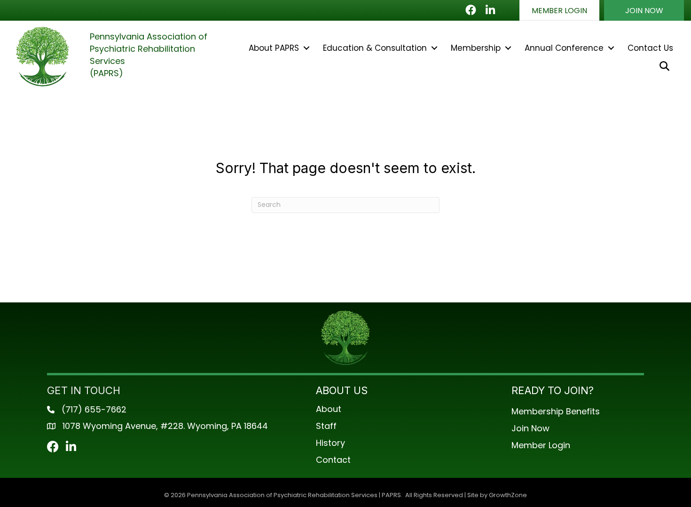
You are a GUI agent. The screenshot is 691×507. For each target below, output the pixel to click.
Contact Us (650, 48)
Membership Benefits (555, 411)
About (328, 409)
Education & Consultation (375, 48)
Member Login (540, 445)
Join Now (530, 428)
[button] (559, 10)
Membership (476, 48)
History (330, 443)
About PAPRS (274, 48)
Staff (326, 426)
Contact (333, 460)
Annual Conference (564, 48)
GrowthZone (508, 495)
